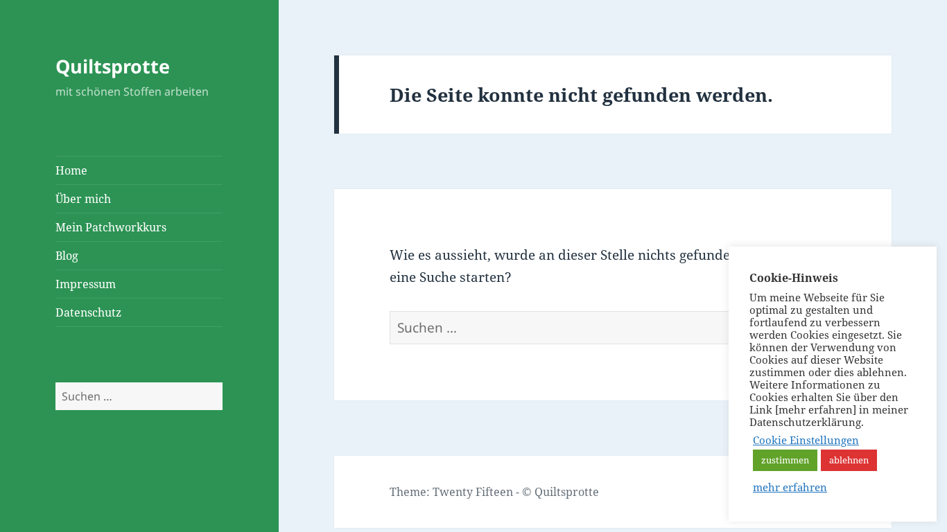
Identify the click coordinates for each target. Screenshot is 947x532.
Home (71, 170)
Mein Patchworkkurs (110, 227)
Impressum (85, 284)
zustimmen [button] (785, 460)
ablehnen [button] (849, 460)
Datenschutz (88, 312)
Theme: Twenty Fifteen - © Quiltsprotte (494, 491)
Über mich (83, 198)
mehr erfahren (790, 487)
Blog (66, 255)
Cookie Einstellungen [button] (806, 440)
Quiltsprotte (112, 66)
